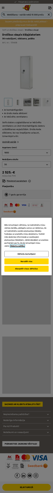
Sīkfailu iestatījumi (27, 254)
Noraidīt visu (26, 261)
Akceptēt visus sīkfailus (26, 269)
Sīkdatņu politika (17, 246)
